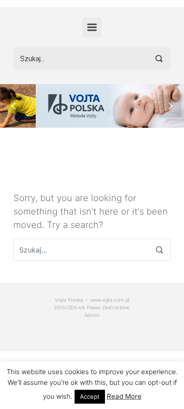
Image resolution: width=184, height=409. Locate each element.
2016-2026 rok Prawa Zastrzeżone (92, 308)
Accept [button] (90, 396)
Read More (124, 396)
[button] (14, 106)
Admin (92, 315)
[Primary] (92, 27)
